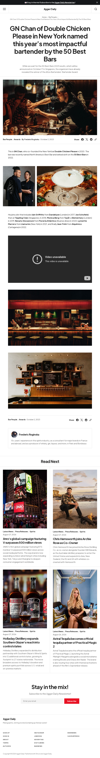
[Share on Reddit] (91, 139)
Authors (7, 746)
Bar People (53, 17)
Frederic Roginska (31, 139)
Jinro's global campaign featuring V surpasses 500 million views (24, 540)
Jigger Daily (48, 754)
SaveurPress (74, 736)
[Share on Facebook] (83, 139)
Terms (6, 743)
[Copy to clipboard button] (95, 139)
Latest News (8, 531)
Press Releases (21, 531)
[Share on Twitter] (87, 139)
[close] (97, 2)
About (6, 739)
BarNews (38, 746)
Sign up (6, 733)
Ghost (38, 754)
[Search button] (95, 9)
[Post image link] (25, 499)
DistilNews (39, 743)
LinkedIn (38, 736)
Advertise (39, 739)
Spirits (32, 531)
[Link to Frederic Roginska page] (14, 434)
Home (44, 17)
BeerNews (72, 733)
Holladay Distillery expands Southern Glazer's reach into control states (21, 642)
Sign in (6, 736)
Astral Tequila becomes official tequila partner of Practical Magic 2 (75, 642)
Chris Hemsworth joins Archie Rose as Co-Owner (72, 540)
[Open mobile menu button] (4, 9)
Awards (17, 139)
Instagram (39, 733)
